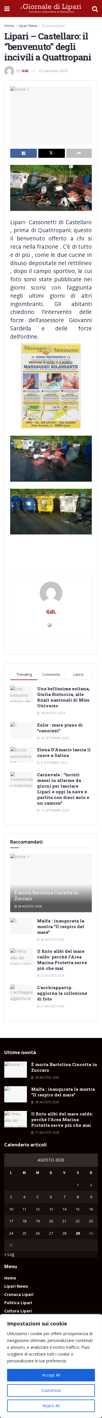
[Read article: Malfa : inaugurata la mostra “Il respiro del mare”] (21, 926)
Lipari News (28, 25)
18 (24, 1221)
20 (51, 1221)
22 (78, 1221)
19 (38, 1221)
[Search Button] (95, 8)
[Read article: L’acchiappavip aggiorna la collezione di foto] (21, 993)
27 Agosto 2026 (52, 976)
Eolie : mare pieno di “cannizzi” (60, 727)
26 (38, 1233)
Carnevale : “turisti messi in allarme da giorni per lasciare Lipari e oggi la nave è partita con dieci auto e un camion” (63, 789)
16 (91, 1209)
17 (11, 1221)
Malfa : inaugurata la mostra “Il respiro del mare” (60, 926)
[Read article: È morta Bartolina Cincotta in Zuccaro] (51, 883)
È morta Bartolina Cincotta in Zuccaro (46, 895)
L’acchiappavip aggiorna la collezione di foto (62, 993)
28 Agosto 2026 (29, 906)
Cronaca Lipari (53, 25)
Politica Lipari (18, 1302)
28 (64, 1233)
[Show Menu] (7, 8)
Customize (51, 1390)
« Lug (9, 1254)
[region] (51, 1366)
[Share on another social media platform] (79, 153)
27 (51, 1233)
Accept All (51, 1375)
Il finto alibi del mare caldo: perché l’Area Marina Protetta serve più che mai (62, 959)
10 (11, 1209)
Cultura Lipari (18, 1311)
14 (64, 1209)
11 (24, 1209)
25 (24, 1233)
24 (11, 1233)
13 (51, 1209)
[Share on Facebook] (23, 153)
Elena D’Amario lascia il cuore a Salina (64, 752)
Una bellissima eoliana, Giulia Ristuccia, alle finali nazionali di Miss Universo (63, 697)
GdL (25, 70)
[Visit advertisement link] (51, 564)
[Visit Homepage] (51, 8)
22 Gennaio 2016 (53, 70)
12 (38, 1209)
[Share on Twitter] (51, 153)
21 (64, 1221)
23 (91, 1221)
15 (78, 1209)
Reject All (51, 1405)
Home (9, 25)
